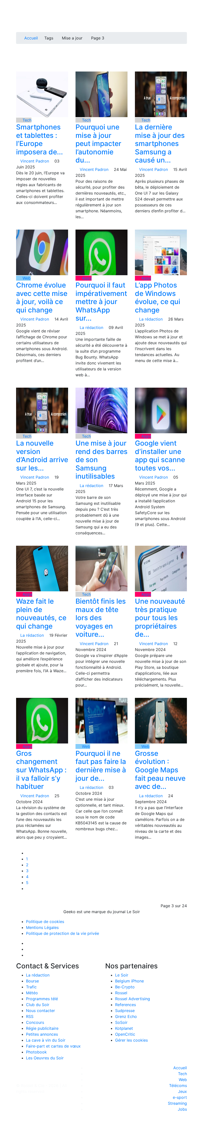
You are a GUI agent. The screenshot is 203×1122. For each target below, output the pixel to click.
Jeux (182, 1091)
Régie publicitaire (42, 1028)
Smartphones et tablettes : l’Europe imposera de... (39, 139)
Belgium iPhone (129, 980)
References (125, 1004)
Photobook (36, 1052)
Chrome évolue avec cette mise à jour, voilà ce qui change (41, 297)
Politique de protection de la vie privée (62, 933)
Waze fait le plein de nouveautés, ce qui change (41, 613)
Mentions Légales (42, 927)
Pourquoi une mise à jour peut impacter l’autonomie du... (98, 143)
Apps (86, 278)
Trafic (31, 986)
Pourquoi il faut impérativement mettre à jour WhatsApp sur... (101, 301)
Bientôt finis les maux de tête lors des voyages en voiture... (101, 617)
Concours (35, 1022)
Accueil (31, 38)
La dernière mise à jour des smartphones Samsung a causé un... (160, 143)
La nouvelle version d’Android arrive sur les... (42, 455)
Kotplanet (124, 1028)
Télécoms (178, 1085)
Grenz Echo (126, 1016)
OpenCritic (125, 1034)
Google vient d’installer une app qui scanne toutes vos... (160, 455)
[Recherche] (185, 20)
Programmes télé (42, 998)
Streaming (177, 1103)
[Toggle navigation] (21, 5)
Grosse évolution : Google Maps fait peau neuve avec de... (160, 770)
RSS (29, 1016)
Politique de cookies (45, 921)
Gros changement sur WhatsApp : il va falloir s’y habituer (41, 770)
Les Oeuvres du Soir (45, 1057)
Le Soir (121, 975)
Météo (32, 992)
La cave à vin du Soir (45, 1040)
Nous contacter (40, 1010)
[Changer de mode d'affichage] (184, 14)
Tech (26, 120)
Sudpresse (125, 1010)
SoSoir (121, 1022)
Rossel (121, 992)
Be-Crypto (125, 986)
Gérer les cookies (131, 1040)
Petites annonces (42, 1034)
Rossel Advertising (132, 998)
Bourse (32, 980)
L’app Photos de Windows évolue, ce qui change (157, 297)
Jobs (182, 1109)
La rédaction (38, 975)
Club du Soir (37, 1004)
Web (26, 278)
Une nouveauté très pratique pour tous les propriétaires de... (160, 617)
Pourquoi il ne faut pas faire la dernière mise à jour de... (101, 765)
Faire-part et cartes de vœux (53, 1046)
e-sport (180, 1097)
